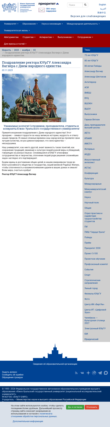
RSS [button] (76, 373)
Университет (10, 24)
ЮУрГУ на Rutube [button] (94, 373)
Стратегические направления (92, 281)
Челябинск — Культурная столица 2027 (95, 320)
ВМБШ (88, 92)
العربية (103, 8)
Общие (88, 208)
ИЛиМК (88, 138)
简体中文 (101, 12)
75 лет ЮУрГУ (91, 55)
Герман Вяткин (92, 119)
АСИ (87, 87)
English (102, 4)
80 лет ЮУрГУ (91, 60)
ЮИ (86, 334)
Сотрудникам (85, 37)
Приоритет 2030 (92, 248)
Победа (88, 237)
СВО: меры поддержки (51, 10)
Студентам (28, 37)
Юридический (91, 339)
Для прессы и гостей (14, 44)
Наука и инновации (51, 24)
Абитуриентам (11, 37)
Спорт (87, 275)
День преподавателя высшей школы (95, 126)
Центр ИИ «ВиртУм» (94, 304)
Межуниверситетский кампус (95, 190)
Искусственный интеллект (92, 161)
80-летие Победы (93, 66)
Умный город (91, 288)
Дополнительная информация (28, 421)
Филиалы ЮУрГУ (93, 293)
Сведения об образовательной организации (55, 364)
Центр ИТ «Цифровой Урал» (95, 311)
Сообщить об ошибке (12, 374)
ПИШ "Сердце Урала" (95, 232)
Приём (88, 242)
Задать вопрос (9, 372)
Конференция (91, 173)
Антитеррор (90, 82)
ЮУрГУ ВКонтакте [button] (82, 373)
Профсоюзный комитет (96, 264)
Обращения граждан (12, 377)
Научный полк (92, 202)
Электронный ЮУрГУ (95, 328)
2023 (16, 49)
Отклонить (91, 407)
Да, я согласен (75, 407)
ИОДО (88, 154)
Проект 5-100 (91, 253)
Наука (88, 197)
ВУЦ (87, 98)
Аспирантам (45, 37)
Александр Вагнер (94, 71)
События (89, 269)
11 (6, 70)
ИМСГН (88, 143)
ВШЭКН (88, 103)
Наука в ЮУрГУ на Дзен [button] (88, 373)
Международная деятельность (82, 24)
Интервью (90, 149)
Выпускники (91, 114)
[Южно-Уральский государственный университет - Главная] (18, 7)
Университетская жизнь (16, 30)
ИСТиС (88, 167)
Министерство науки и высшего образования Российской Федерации (51, 399)
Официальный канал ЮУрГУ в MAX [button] (106, 373)
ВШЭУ (88, 109)
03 (34, 49)
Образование (29, 24)
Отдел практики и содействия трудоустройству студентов (93, 217)
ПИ (86, 226)
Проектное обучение (95, 259)
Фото (87, 299)
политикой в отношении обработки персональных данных (34, 415)
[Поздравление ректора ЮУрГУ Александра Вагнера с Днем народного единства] (41, 98)
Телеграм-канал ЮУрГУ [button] (100, 373)
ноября (26, 49)
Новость (6, 49)
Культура (89, 178)
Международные (93, 184)
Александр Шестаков (95, 76)
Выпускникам (65, 37)
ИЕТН (87, 133)
